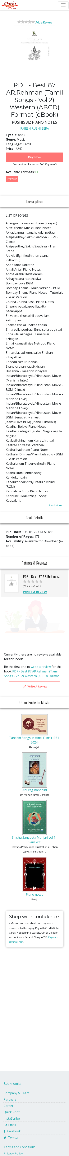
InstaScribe (12, 1118)
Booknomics (12, 1083)
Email (11, 1125)
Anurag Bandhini (34, 790)
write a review (41, 667)
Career (8, 1106)
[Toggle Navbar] (63, 5)
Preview (12, 178)
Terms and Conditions (19, 1147)
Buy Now (34, 157)
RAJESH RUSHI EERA (34, 128)
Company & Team (16, 1093)
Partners (10, 1099)
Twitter (13, 1137)
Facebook (13, 1131)
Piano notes (34, 894)
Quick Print (12, 1112)
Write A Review (37, 686)
